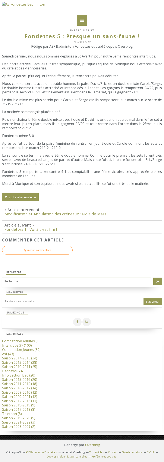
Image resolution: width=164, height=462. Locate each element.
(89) (21, 349)
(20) (18, 375)
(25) (19, 366)
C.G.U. (150, 452)
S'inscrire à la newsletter (20, 197)
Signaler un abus (132, 452)
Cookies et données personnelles (67, 456)
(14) (19, 388)
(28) (19, 362)
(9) (18, 405)
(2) (18, 426)
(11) (19, 401)
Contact (112, 452)
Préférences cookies (104, 456)
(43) (8, 354)
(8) (18, 409)
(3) (18, 422)
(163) (23, 341)
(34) (19, 358)
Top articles (96, 452)
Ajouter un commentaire (37, 250)
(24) (12, 371)
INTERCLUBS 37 (82, 30)
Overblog (92, 445)
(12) (19, 392)
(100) (17, 345)
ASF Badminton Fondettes (41, 452)
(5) (18, 418)
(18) (19, 383)
